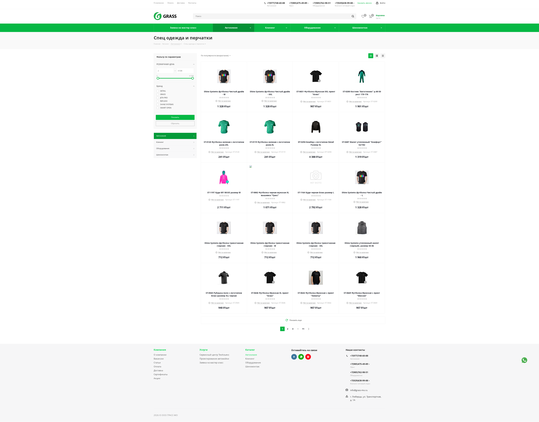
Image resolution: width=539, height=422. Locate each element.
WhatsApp (301, 357)
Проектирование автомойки (214, 358)
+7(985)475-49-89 (298, 3)
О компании (160, 354)
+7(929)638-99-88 (344, 3)
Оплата (157, 366)
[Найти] (353, 16)
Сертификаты (161, 374)
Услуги (204, 349)
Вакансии (159, 358)
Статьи (157, 362)
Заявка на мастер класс (211, 362)
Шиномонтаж (252, 366)
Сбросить (175, 123)
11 (303, 328)
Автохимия (251, 354)
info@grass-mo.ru (358, 390)
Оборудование (253, 362)
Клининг (249, 358)
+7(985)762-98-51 (322, 3)
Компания (160, 349)
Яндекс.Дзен (308, 357)
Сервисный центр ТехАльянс (214, 354)
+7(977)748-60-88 (276, 3)
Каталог (250, 349)
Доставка (158, 370)
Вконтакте (294, 357)
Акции (157, 378)
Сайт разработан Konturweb (192, 415)
